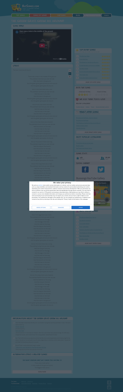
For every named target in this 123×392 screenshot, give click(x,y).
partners (40, 185)
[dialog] (61, 196)
